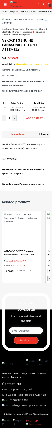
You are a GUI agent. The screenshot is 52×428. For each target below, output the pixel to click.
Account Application (11, 377)
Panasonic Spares (21, 34)
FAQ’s (24, 373)
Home (4, 11)
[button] (46, 21)
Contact (42, 373)
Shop (12, 11)
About (16, 373)
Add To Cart (34, 118)
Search (38, 4)
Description (17, 134)
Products (6, 373)
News (32, 373)
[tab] (17, 134)
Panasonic (27, 31)
